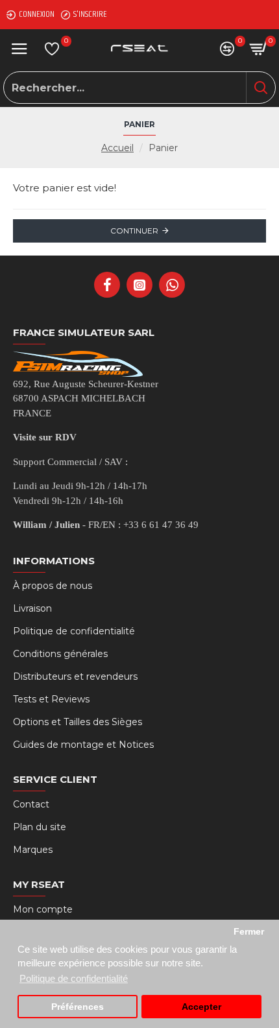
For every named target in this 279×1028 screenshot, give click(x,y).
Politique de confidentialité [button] (73, 978)
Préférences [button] (77, 1007)
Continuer (134, 230)
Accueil (117, 148)
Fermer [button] (249, 932)
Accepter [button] (201, 1007)
